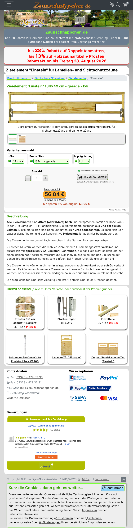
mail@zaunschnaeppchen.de (39, 387)
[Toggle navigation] (9, 4)
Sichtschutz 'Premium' (49, 78)
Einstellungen (50, 522)
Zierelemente (77, 78)
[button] (11, 117)
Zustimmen (114, 488)
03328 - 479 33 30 (29, 377)
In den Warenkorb (95, 176)
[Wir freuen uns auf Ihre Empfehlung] (46, 443)
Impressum (102, 479)
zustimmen (65, 518)
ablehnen (94, 518)
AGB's (86, 479)
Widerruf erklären (18, 398)
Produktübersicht (19, 78)
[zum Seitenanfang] (123, 479)
